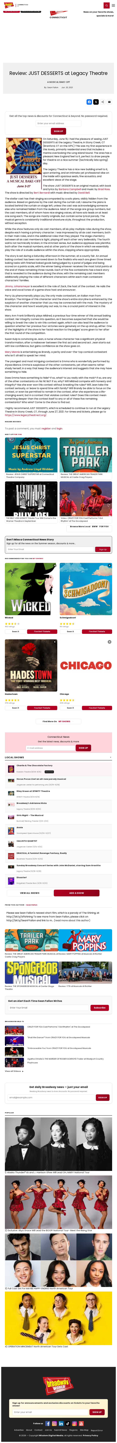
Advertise (19, 1430)
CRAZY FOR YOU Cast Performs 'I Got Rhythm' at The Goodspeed (58, 1026)
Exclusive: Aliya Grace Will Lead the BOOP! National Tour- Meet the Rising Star (48, 1230)
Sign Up (58, 131)
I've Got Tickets (42, 631)
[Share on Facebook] (89, 102)
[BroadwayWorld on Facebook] (47, 1423)
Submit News (60, 1430)
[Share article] (102, 102)
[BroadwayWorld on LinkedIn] (61, 1423)
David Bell (84, 192)
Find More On (56, 721)
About (29, 1430)
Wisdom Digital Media (51, 1435)
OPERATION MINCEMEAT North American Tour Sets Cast (36, 1346)
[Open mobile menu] (113, 5)
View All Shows (29, 893)
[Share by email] (109, 102)
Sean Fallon (31, 905)
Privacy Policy (90, 1435)
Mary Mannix (12, 352)
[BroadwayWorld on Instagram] (54, 1423)
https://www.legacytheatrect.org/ (25, 415)
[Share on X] (96, 102)
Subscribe (100, 1007)
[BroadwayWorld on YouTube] (81, 1423)
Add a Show (76, 893)
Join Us (48, 1430)
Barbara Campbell (70, 189)
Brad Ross (104, 189)
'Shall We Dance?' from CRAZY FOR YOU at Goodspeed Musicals (58, 1037)
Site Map (84, 1430)
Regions (73, 1430)
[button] (107, 5)
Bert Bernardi (42, 192)
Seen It (15, 631)
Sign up (102, 1097)
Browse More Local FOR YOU (89, 526)
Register (90, 5)
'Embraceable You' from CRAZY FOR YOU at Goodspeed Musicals (59, 1048)
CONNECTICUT (58, 17)
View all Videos (13, 1071)
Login (99, 5)
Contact (38, 1430)
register (46, 428)
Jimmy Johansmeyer (17, 286)
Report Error (97, 1430)
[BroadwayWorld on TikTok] (68, 1423)
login (59, 428)
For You (17, 434)
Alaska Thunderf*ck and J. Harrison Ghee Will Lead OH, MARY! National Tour (47, 1172)
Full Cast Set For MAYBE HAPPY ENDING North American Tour (39, 1288)
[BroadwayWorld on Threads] (74, 1423)
